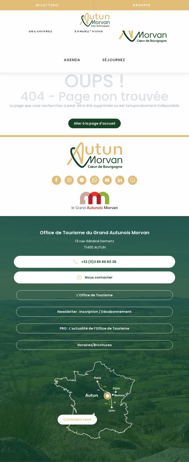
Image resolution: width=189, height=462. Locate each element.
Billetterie (47, 5)
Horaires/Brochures (94, 345)
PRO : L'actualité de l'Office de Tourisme (94, 328)
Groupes (142, 5)
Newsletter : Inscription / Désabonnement (94, 311)
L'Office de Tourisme (95, 295)
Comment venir (77, 419)
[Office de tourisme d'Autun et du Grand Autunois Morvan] (142, 31)
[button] (41, 31)
